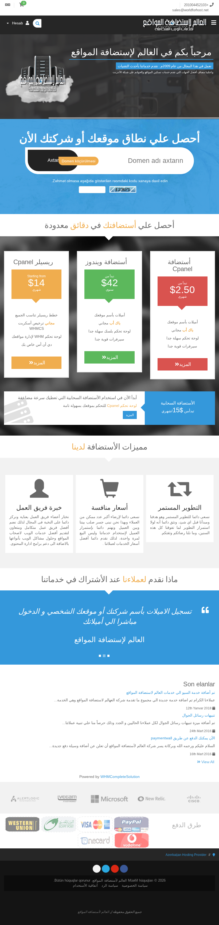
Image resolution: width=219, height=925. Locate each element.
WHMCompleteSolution (120, 776)
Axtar (53, 160)
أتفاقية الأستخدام (85, 885)
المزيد (185, 364)
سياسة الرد (109, 885)
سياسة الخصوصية (135, 885)
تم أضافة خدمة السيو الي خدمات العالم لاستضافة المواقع (170, 692)
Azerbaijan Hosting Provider (186, 855)
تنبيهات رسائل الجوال (198, 715)
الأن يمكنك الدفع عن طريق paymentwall (183, 738)
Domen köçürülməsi (78, 161)
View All (207, 762)
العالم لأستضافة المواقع (93, 912)
